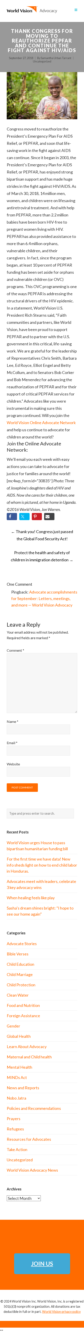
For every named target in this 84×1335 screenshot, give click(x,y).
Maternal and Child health (29, 1056)
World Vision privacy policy (61, 1312)
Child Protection (21, 984)
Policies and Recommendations (34, 1108)
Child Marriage (20, 974)
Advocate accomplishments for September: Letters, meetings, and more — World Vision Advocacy (44, 598)
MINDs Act (17, 1077)
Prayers (13, 1118)
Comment (15, 650)
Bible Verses (17, 953)
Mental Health (19, 1067)
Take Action (17, 1149)
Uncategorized (42, 61)
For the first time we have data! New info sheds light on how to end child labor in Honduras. (42, 865)
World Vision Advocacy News (32, 1170)
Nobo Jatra (16, 1098)
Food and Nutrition (23, 1005)
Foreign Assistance (23, 1015)
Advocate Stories (22, 943)
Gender (13, 1025)
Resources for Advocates (29, 1139)
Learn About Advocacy (27, 1046)
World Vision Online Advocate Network (41, 422)
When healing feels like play (31, 897)
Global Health (19, 1036)
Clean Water (18, 995)
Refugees (15, 1128)
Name (12, 721)
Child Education (20, 964)
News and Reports (23, 1087)
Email (12, 743)
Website (13, 764)
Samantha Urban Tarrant (56, 58)
